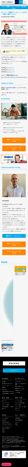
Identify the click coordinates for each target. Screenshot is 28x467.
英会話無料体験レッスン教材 (7, 406)
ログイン (14, 370)
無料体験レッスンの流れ (19, 388)
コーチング (17, 410)
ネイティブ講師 (18, 404)
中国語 (3, 431)
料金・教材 (5, 398)
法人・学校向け (20, 415)
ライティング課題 (5, 404)
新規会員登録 (14, 363)
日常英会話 (4, 420)
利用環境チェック (18, 390)
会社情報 (5, 378)
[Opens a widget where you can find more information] (6, 464)
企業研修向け (17, 418)
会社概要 (3, 381)
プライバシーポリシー (6, 385)
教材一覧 (3, 408)
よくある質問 (17, 392)
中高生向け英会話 (5, 422)
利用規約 (3, 387)
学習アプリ (17, 408)
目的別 (4, 415)
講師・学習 (18, 398)
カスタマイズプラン (6, 402)
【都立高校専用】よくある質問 (8, 393)
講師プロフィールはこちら (13, 236)
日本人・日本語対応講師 (19, 402)
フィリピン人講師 (18, 400)
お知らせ (17, 422)
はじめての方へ (20, 378)
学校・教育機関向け (19, 420)
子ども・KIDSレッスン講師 (20, 406)
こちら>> (10, 67)
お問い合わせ (4, 389)
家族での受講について (19, 386)
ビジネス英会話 (5, 418)
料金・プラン (4, 400)
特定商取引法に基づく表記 (7, 383)
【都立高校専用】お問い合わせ (8, 391)
